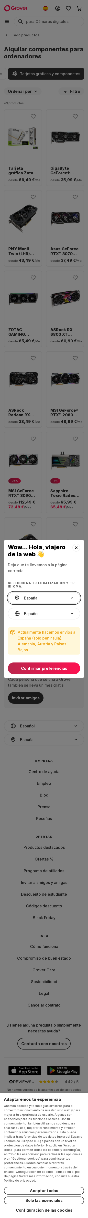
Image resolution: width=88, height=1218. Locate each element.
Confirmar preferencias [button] (44, 668)
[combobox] (44, 598)
